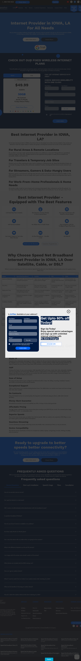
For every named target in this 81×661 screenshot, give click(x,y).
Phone (10, 338)
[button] (68, 311)
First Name (12, 318)
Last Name (27, 318)
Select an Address (13, 331)
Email (10, 325)
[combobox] (23, 334)
